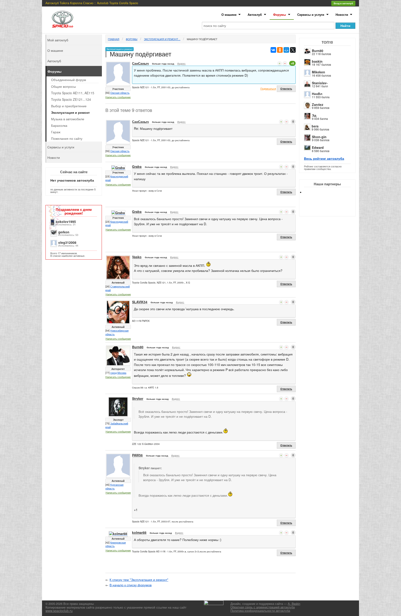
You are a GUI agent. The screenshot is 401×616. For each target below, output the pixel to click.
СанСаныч (140, 63)
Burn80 (317, 50)
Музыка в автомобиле (67, 119)
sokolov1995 (66, 221)
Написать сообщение (118, 97)
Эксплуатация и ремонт (70, 112)
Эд (314, 115)
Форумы (279, 14)
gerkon (63, 232)
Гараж (55, 132)
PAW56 (137, 455)
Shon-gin (319, 136)
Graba (137, 166)
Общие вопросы (63, 86)
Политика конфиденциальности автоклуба (260, 611)
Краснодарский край (116, 178)
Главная (113, 39)
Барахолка (59, 125)
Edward (318, 147)
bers (315, 126)
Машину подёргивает (202, 39)
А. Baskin (294, 604)
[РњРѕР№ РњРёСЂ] (286, 50)
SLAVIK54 (139, 302)
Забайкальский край (116, 425)
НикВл (317, 93)
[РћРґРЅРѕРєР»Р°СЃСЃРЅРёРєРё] (280, 50)
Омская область (119, 93)
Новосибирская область (117, 332)
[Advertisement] (331, 209)
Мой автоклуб (57, 40)
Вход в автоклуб (343, 3)
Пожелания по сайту (66, 138)
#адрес (181, 63)
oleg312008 (67, 242)
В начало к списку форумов (131, 585)
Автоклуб (255, 14)
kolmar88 (139, 532)
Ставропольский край (117, 288)
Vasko (137, 256)
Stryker (137, 398)
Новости (342, 14)
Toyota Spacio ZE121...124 (71, 99)
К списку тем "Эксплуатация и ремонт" (139, 579)
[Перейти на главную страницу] (63, 19)
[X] (293, 50)
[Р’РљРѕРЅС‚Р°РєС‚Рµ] (273, 50)
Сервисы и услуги (310, 14)
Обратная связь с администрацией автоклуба (262, 607)
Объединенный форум (68, 79)
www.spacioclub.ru (59, 610)
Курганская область (114, 486)
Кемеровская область (115, 544)
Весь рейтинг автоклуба (324, 158)
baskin (317, 61)
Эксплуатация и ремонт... (162, 39)
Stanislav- (320, 83)
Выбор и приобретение (69, 106)
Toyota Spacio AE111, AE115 (72, 93)
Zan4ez (317, 104)
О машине (228, 14)
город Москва (118, 373)
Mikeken (318, 72)
